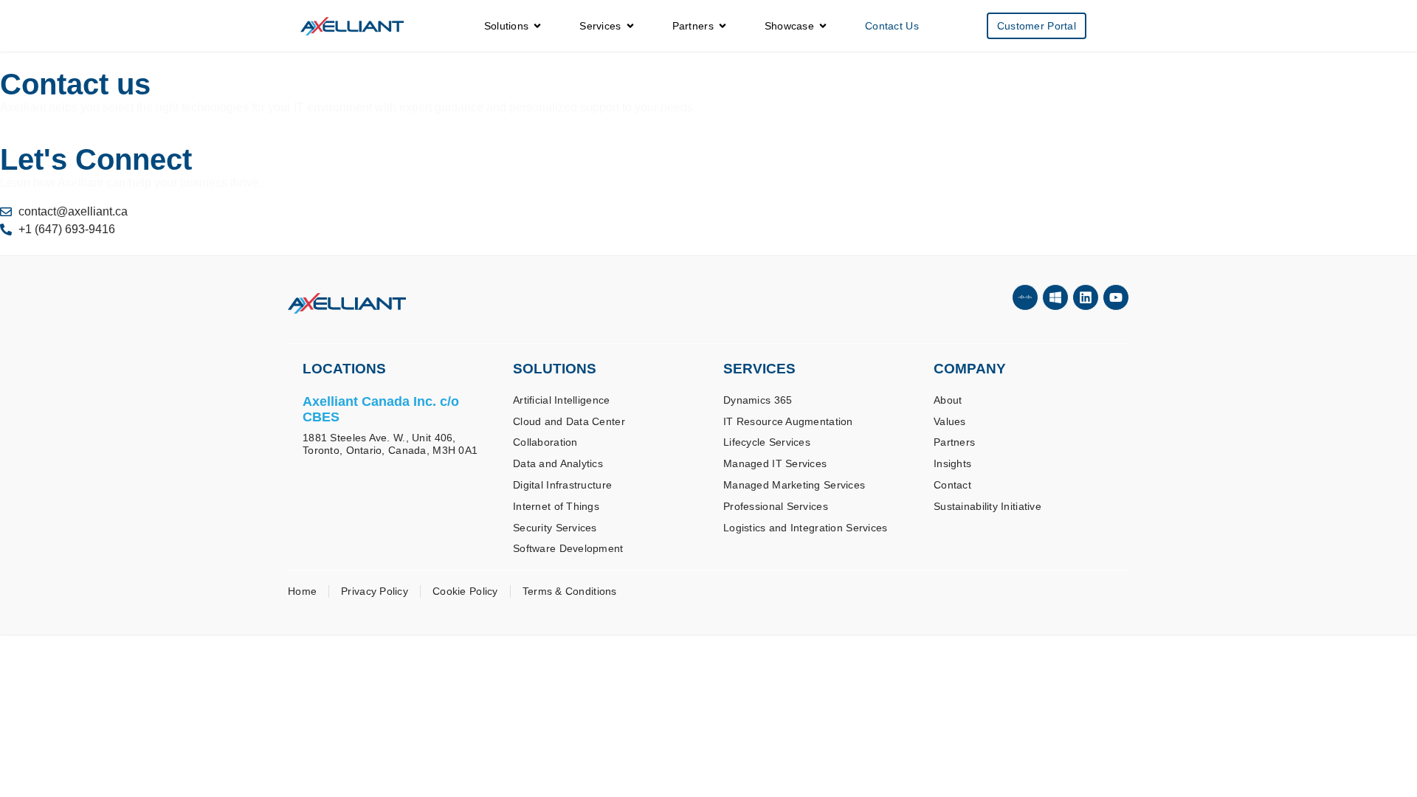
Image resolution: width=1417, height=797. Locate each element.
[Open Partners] (722, 26)
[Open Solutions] (537, 26)
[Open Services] (630, 26)
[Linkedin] (1085, 297)
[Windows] (1055, 297)
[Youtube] (1116, 297)
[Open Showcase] (823, 26)
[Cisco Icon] (1025, 297)
